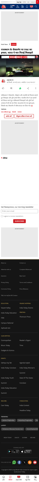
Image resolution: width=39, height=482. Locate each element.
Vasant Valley (6, 308)
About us (3, 263)
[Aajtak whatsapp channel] (14, 462)
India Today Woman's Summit (27, 370)
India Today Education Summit (9, 390)
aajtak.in (10, 80)
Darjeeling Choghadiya (25, 420)
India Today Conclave (8, 368)
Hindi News (4, 44)
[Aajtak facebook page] (19, 462)
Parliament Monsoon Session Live (13, 429)
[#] (20, 88)
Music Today (5, 345)
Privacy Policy (5, 282)
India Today (34, 2)
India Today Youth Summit (7, 380)
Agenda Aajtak (25, 363)
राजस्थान (13, 44)
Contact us (23, 263)
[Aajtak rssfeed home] (30, 462)
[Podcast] (22, 6)
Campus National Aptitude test (7, 325)
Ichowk (24, 437)
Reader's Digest (25, 340)
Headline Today (25, 410)
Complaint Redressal (26, 269)
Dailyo (17, 437)
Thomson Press (25, 317)
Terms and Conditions (26, 282)
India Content (24, 405)
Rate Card (22, 276)
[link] (37, 2)
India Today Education (9, 313)
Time (21, 345)
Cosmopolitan (6, 340)
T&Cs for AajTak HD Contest (9, 295)
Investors (3, 276)
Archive (32, 437)
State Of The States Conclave (26, 380)
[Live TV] (31, 7)
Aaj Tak (19, 2)
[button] (35, 478)
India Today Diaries (26, 308)
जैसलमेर (14, 112)
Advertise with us (6, 269)
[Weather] (17, 7)
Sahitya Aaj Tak (6, 363)
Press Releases (24, 289)
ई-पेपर (24, 2)
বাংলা (28, 2)
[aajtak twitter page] (24, 462)
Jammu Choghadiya (8, 420)
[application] (19, 66)
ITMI (2, 318)
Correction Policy (6, 289)
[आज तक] (3, 6)
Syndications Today (19, 472)
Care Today (5, 405)
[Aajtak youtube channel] (35, 462)
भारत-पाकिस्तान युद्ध (6, 112)
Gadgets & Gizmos (7, 350)
